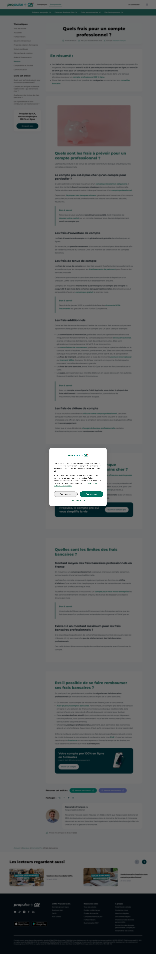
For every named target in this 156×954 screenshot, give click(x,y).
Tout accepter (92, 494)
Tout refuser (65, 494)
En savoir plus (77, 500)
